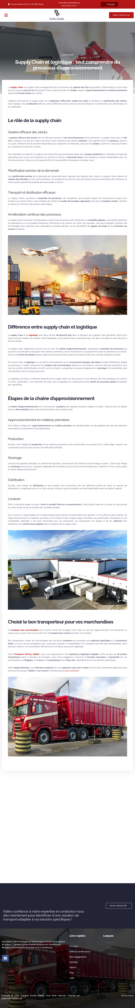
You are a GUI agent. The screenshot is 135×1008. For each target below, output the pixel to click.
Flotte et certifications (79, 951)
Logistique (67, 55)
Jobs (71, 978)
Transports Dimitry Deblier (27, 654)
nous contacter (72, 670)
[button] (6, 15)
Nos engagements (77, 957)
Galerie (72, 967)
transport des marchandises (24, 630)
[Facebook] (5, 958)
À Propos (73, 946)
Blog (71, 972)
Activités (73, 962)
